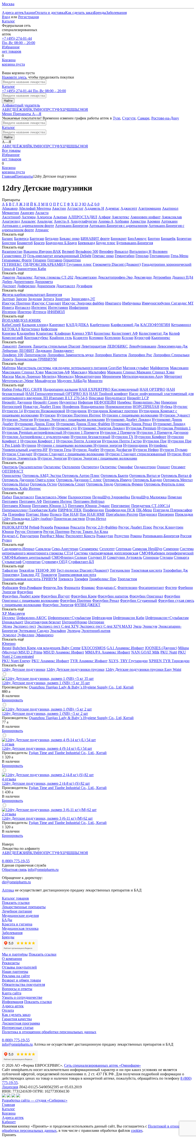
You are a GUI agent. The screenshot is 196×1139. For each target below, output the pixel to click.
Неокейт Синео (45, 402)
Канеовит (57, 325)
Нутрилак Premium (141, 428)
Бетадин (52, 239)
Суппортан (31, 562)
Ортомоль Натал (15, 484)
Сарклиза (43, 549)
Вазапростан (12, 251)
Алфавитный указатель (21, 105)
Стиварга (181, 557)
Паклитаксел (23, 497)
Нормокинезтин (118, 407)
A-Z (90, 204)
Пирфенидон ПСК (120, 510)
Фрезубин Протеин (75, 600)
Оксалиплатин (31, 467)
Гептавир (54, 260)
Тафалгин (10, 570)
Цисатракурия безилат (42, 622)
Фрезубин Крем (84, 596)
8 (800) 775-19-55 (16, 861)
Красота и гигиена (17, 924)
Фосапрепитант (151, 588)
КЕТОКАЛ (11, 329)
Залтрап (8, 299)
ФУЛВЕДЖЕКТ (87, 605)
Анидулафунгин (84, 221)
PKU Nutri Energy (16, 661)
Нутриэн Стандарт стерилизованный (135, 454)
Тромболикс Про (102, 579)
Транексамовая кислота (77, 575)
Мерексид (65, 376)
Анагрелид (11, 221)
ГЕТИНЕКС (12, 264)
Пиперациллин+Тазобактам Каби (29, 510)
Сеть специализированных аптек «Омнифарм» (102, 1065)
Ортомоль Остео (43, 484)
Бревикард (86, 243)
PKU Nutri (168, 652)
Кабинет (9, 1122)
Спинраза (151, 557)
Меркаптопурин (88, 376)
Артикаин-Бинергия (71, 226)
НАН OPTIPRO (152, 389)
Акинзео (27, 213)
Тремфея (81, 579)
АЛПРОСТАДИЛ (82, 217)
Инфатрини (78, 307)
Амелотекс (120, 217)
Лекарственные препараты (24, 907)
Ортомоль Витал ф (176, 476)
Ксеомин (96, 338)
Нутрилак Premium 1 (174, 428)
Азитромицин (149, 208)
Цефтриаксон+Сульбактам (167, 618)
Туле (116, 118)
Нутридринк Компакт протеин (113, 411)
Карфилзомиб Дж (125, 325)
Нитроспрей (12, 407)
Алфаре (104, 217)
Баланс (7, 239)
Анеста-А (62, 221)
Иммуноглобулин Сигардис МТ (168, 303)
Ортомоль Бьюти (114, 476)
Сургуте (129, 118)
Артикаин (169, 221)
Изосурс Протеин (16, 303)
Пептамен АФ (30, 501)
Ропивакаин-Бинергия (161, 536)
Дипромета (44, 282)
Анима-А (106, 221)
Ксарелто (80, 338)
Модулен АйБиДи (72, 381)
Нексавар (96, 398)
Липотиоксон (35, 355)
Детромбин (162, 277)
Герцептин (72, 260)
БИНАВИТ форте (95, 239)
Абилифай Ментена (35, 208)
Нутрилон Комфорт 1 (37, 441)
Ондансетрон (145, 467)
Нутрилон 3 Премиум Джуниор (162, 432)
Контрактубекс (36, 338)
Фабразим (10, 588)
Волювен (160, 251)
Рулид (7, 540)
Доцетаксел (65, 286)
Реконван (61, 527)
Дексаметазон (85, 277)
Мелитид (49, 376)
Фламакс (88, 588)
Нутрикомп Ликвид (169, 424)
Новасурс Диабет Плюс (42, 407)
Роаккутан (104, 536)
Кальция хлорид (35, 325)
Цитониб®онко (74, 622)
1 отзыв (8, 744)
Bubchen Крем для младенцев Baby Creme (46, 648)
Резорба (46, 527)
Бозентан (184, 239)
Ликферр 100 (12, 355)
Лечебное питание (17, 911)
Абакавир (10, 208)
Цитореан (96, 622)
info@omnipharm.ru (43, 870)
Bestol (6, 648)
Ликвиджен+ (63, 351)
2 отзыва (9, 814)
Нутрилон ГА (122, 437)
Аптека (8, 890)
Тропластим (127, 579)
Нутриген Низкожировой (44, 411)
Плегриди (161, 510)
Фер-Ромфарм (30, 588)
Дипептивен (23, 282)
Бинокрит (119, 239)
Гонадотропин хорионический (166, 264)
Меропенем (111, 376)
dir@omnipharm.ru (16, 882)
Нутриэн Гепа (60, 450)
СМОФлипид (63, 557)
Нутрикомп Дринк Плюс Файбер (83, 424)
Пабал (7, 497)
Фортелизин (127, 588)
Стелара (166, 557)
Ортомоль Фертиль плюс (164, 484)
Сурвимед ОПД (54, 562)
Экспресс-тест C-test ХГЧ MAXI (105, 626)
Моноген (95, 381)
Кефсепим (49, 329)
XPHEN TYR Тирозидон (169, 661)
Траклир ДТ (30, 575)
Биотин (154, 239)
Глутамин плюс (79, 264)
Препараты (24, 176)
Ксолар (127, 338)
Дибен (7, 282)
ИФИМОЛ (56, 312)
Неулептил (68, 402)
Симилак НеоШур (147, 549)
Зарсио (21, 299)
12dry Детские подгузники (23, 669)
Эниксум (149, 626)
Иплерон (9, 312)
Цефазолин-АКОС (31, 618)
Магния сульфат (136, 368)
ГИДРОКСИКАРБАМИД (44, 264)
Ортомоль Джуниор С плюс (79, 480)
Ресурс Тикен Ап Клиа (89, 532)
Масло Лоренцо (28, 376)
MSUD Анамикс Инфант (63, 652)
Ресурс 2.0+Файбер (101, 527)
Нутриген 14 (12, 411)
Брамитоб (25, 243)
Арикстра (138, 221)
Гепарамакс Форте (17, 260)
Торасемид (10, 575)
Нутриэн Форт (179, 454)
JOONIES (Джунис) (161, 648)
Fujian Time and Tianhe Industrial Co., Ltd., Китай (68, 753)
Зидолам (35, 299)
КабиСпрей (11, 325)
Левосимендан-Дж (172, 346)
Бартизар (37, 239)
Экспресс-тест (24, 626)
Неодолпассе (115, 398)
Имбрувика (131, 303)
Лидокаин (43, 351)
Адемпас (112, 208)
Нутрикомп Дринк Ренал (131, 424)
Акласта (42, 213)
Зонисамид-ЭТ (83, 299)
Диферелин (26, 286)
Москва (8, 4)
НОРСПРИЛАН (146, 407)
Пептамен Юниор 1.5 (49, 506)
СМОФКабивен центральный (26, 557)
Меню (7, 114)
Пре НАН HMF (92, 514)
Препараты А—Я (27, 114)
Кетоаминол (181, 325)
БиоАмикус (137, 239)
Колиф (174, 333)
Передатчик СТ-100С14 (150, 506)
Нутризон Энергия (17, 419)
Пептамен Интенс (57, 501)
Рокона (136, 536)
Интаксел (22, 307)
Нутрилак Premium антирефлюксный (32, 432)
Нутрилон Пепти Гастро (122, 441)
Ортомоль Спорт (71, 484)
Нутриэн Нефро (146, 450)
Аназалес (28, 221)
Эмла (137, 626)
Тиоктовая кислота (146, 570)
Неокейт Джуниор (17, 402)
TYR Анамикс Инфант (89, 661)
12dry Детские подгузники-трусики (75, 669)
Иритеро (24, 312)
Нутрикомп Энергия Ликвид (101, 428)
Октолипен (71, 467)
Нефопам (85, 402)
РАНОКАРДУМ (15, 527)
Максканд (79, 372)
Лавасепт (9, 346)
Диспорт (9, 286)
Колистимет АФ (125, 333)
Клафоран (62, 333)
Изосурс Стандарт (46, 303)
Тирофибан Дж (175, 570)
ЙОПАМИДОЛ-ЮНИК (21, 320)
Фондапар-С (106, 588)
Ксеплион (112, 338)
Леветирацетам (93, 346)
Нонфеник (71, 407)
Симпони (171, 549)
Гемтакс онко (103, 256)
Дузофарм (84, 286)
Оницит (163, 467)
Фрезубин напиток (113, 596)
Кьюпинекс (160, 338)
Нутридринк (76, 411)
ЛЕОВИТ (26, 351)
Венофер (106, 251)
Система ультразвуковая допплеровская (106, 553)
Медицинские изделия (20, 915)
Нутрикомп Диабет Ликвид (128, 419)
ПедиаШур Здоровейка (111, 497)
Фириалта (72, 588)
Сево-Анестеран (65, 549)
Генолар (142, 256)
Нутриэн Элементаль (19, 458)
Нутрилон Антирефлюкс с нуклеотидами (36, 437)
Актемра (29, 217)
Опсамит (178, 467)
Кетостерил (30, 329)
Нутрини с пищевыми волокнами (65, 445)
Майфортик (159, 368)
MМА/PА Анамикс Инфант (107, 652)
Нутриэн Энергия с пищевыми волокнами (102, 458)
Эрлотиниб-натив (95, 631)
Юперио (9, 644)
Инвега (8, 307)
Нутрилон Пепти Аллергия (78, 441)
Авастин (59, 208)
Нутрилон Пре (155, 441)
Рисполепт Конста (80, 536)
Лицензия (10, 1087)
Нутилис (180, 407)
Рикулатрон (29, 536)
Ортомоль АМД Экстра (42, 476)
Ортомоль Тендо (99, 484)
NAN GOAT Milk (145, 652)
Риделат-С (10, 536)
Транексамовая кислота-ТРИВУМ (29, 579)
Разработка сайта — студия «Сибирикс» (34, 1100)
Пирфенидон (93, 510)
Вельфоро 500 (87, 251)
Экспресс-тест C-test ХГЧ (57, 626)
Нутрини (29, 445)
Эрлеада (73, 631)
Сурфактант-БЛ (81, 562)
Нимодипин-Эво (146, 402)
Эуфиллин (25, 635)
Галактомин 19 (14, 256)
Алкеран (60, 217)
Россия (185, 536)
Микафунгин (45, 381)
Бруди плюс (105, 243)
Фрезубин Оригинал (146, 596)
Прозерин (166, 514)
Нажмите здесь (14, 77)
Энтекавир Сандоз (33, 631)
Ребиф (34, 527)
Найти (8, 100)
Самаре (143, 118)
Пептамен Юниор (16, 506)
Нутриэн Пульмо (173, 450)
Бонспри (9, 243)
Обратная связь (14, 870)
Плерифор (16, 514)
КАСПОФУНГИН (155, 325)
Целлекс (9, 618)
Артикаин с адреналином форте (28, 226)
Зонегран (62, 299)
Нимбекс (124, 402)
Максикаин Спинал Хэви (23, 372)
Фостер (171, 588)
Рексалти (77, 527)
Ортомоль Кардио (147, 480)
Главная (8, 176)
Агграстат (75, 208)
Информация (12, 1002)
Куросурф (142, 338)
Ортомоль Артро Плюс (81, 476)
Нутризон (48, 415)
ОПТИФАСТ (12, 471)
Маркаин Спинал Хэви (155, 372)
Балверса (21, 239)
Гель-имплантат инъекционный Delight (59, 256)
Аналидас (45, 221)
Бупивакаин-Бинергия (134, 243)
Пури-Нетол (96, 519)
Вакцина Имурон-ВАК (42, 251)
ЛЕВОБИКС (117, 346)
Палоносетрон (79, 497)
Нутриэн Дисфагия (116, 450)
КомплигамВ (12, 338)
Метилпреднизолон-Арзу (142, 376)
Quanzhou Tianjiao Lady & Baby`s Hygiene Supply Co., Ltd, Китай (81, 687)
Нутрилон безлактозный (90, 437)
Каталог (8, 21)
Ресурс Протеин (56, 532)
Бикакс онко (70, 239)
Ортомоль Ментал (178, 480)
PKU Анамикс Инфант (50, 661)
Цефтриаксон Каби (128, 618)
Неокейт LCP (138, 398)
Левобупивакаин (142, 346)
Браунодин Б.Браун (61, 243)
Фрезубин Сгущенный (138, 600)
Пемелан (175, 497)
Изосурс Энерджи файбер (83, 303)
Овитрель (10, 467)
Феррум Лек (53, 588)
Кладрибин (26, 333)
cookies (136, 1130)
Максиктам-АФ (57, 372)
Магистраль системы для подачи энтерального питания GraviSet (69, 368)
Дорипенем (46, 286)
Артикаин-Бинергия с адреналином (118, 226)
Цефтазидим (102, 618)
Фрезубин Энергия (57, 605)
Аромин (153, 221)
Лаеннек (25, 346)
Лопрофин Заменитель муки (70, 355)
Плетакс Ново (37, 514)
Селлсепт (107, 549)
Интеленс (39, 307)
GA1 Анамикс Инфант (125, 648)
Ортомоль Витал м (144, 476)
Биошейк (168, 239)
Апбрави (121, 221)
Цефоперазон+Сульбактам (69, 618)
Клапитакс (45, 333)
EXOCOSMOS (94, 648)
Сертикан (123, 549)
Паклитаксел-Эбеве (51, 497)
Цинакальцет (12, 622)
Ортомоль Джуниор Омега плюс (28, 480)
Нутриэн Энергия (52, 458)
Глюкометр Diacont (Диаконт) (117, 264)
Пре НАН (71, 514)
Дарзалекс (24, 277)
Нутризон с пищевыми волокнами (130, 415)
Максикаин (179, 368)
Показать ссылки (16, 903)
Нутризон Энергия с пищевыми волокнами (69, 419)
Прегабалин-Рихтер (122, 514)
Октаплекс (52, 467)
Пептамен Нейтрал (88, 501)
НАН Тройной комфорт (108, 394)
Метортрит (173, 376)
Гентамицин (160, 256)
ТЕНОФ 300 (45, 570)
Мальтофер (97, 372)
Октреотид (90, 467)
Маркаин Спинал (121, 372)
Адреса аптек (13, 1118)
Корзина (9, 1113)
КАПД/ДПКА (77, 325)
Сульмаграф (12, 562)
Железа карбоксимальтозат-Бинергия (32, 295)
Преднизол (148, 514)
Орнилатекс (12, 476)
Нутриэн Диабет (85, 450)
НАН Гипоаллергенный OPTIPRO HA (56, 394)
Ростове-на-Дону (165, 118)
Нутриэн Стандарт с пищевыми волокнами (68, 454)
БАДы (7, 920)
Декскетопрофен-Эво (115, 277)
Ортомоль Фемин (128, 484)
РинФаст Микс (52, 536)
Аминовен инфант (145, 217)
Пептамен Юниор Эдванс (89, 506)
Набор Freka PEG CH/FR (22, 389)
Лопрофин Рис (140, 355)
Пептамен (10, 501)
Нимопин (169, 402)
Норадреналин (92, 407)
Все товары (11, 150)
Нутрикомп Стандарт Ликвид (26, 428)
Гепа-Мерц (179, 256)
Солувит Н (97, 557)
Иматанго (113, 303)
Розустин (121, 536)
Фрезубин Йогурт (55, 596)
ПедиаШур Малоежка (149, 497)
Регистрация (28, 17)
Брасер (39, 243)
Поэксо (56, 514)
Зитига (48, 299)
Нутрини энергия (107, 445)
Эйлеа (7, 626)
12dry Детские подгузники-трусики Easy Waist (143, 669)
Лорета (7, 359)
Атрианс (42, 230)
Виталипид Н (140, 251)
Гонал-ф (8, 269)
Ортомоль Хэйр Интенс (21, 488)
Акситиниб (11, 217)
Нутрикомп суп (64, 428)
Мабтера (9, 368)
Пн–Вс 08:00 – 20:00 (18, 40)
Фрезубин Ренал (105, 600)
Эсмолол (9, 635)
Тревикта (65, 579)
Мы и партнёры (15, 954)
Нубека (166, 407)
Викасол (121, 251)
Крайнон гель (60, 338)
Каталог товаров (15, 898)
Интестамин (58, 307)
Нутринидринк (135, 445)
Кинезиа (9, 333)
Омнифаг (125, 467)
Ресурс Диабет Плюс (135, 527)
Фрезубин (25, 592)
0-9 (96, 204)
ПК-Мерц (144, 510)
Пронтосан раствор (69, 519)
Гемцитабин (125, 256)
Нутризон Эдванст (174, 415)
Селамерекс (88, 549)
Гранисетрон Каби (31, 269)
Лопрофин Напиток (111, 355)
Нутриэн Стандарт (17, 454)
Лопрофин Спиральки (171, 355)
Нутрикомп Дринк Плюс (35, 424)
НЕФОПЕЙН (105, 402)
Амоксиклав (172, 217)
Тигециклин (120, 570)
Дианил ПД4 (182, 277)
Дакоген (8, 277)
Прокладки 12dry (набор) (32, 519)
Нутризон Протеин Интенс (79, 415)
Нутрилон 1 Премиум (81, 432)
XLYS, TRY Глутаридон (128, 661)
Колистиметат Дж (153, 333)
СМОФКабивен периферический (166, 553)
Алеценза (44, 217)
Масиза (8, 376)
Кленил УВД (82, 333)
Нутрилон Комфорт (150, 437)
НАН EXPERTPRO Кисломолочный (109, 389)
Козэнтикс (102, 333)
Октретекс (108, 467)
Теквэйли (26, 570)
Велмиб (68, 251)
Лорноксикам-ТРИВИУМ (35, 359)
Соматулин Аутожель (124, 557)
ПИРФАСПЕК (70, 510)
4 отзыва (9, 779)
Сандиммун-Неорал (18, 549)
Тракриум (49, 575)
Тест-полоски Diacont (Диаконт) (83, 570)
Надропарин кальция (60, 389)
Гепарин (39, 260)
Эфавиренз (44, 635)
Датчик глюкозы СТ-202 (53, 277)
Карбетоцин (100, 325)
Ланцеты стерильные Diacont (56, 346)
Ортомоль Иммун (117, 480)
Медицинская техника (20, 928)
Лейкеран (10, 351)
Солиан (81, 557)
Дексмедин (143, 277)
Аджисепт (128, 208)
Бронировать (12, 700)
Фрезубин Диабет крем (21, 596)
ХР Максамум (13, 613)
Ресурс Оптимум (28, 532)
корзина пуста (13, 62)
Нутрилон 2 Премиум (118, 432)
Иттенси (39, 312)
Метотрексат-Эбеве (18, 381)
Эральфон (58, 631)
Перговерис (120, 506)
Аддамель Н (94, 208)
